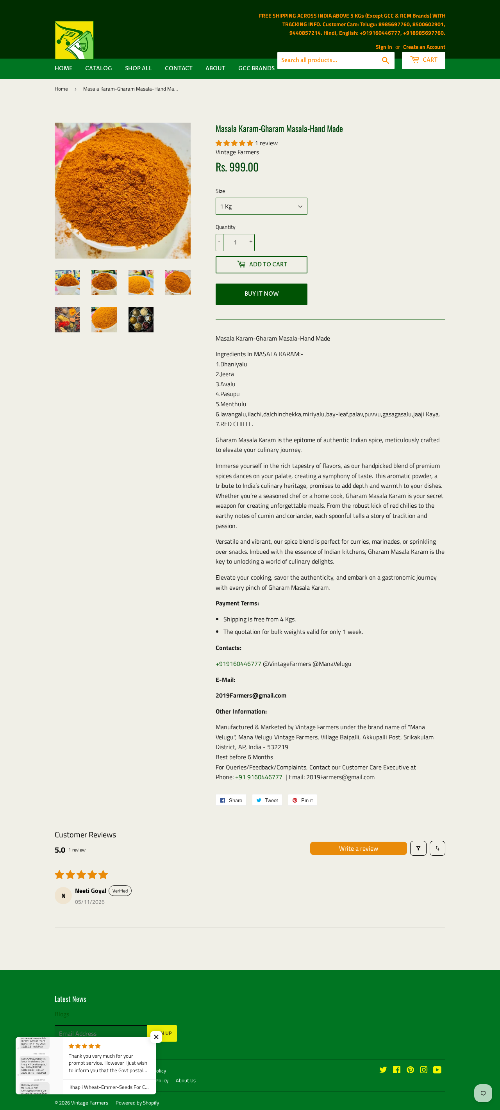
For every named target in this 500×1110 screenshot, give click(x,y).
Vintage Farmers (89, 1102)
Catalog (98, 68)
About (215, 68)
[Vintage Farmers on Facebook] (397, 1070)
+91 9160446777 (258, 777)
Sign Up (162, 1033)
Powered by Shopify (137, 1102)
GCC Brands (256, 68)
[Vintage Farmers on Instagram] (424, 1070)
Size (220, 191)
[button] (235, 143)
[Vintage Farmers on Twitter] (383, 1070)
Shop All (138, 68)
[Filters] (418, 848)
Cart (429, 60)
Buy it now (262, 294)
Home (63, 68)
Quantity (226, 227)
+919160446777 (238, 663)
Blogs (62, 1014)
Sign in (384, 47)
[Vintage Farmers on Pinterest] (410, 1070)
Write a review (358, 848)
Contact (179, 68)
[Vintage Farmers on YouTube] (437, 1070)
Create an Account (424, 47)
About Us (186, 1080)
